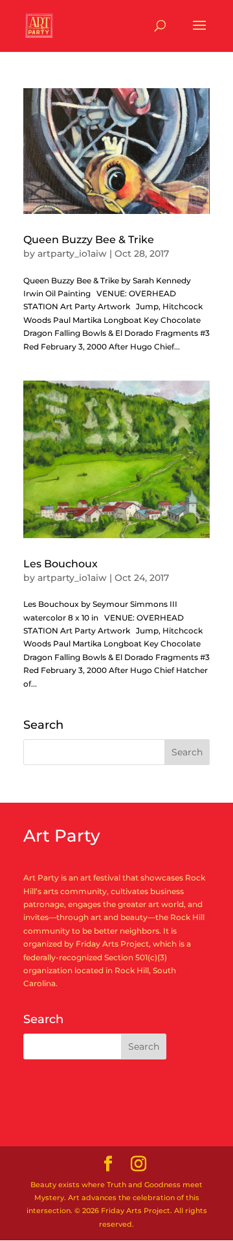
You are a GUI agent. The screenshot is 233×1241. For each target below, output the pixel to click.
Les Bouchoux (60, 564)
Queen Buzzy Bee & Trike (88, 239)
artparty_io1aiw (72, 253)
